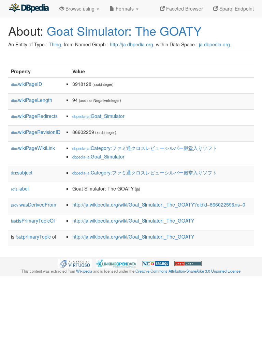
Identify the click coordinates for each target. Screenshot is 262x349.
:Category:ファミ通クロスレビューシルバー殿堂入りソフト (144, 148)
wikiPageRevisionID (35, 131)
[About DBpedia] (28, 8)
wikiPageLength (31, 99)
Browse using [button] (80, 8)
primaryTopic (33, 236)
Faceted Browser (184, 8)
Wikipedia (84, 271)
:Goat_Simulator (98, 115)
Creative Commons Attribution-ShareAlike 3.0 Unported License (188, 271)
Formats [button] (124, 8)
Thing (55, 44)
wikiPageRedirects (34, 115)
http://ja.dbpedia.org (131, 44)
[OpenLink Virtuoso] (75, 262)
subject (21, 172)
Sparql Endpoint (236, 8)
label (20, 188)
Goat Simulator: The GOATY (124, 30)
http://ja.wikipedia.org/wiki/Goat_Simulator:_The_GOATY (133, 220)
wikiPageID (26, 83)
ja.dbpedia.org (214, 44)
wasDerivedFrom (33, 204)
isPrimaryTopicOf (33, 220)
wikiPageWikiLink (33, 148)
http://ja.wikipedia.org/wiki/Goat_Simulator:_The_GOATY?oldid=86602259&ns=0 (158, 204)
